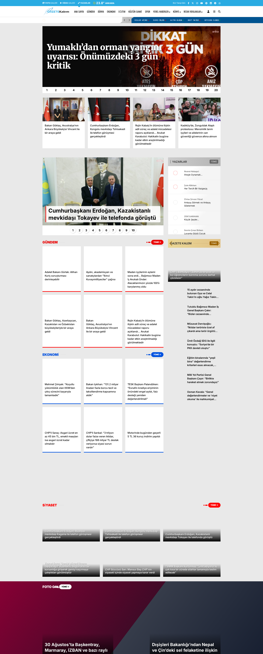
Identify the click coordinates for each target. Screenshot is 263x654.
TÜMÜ (156, 242)
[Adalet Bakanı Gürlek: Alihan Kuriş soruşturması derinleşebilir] (61, 257)
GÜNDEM (91, 11)
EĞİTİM (122, 11)
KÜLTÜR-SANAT (135, 11)
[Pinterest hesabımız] (206, 3)
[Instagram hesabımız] (197, 3)
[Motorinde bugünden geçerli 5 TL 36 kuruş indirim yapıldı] (144, 418)
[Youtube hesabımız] (201, 3)
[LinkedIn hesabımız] (211, 3)
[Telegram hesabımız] (215, 3)
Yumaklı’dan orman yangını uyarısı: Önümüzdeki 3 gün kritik (76, 20)
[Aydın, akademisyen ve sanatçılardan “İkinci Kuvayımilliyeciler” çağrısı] (103, 257)
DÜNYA (101, 11)
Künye (176, 11)
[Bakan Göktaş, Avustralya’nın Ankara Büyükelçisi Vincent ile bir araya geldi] (63, 109)
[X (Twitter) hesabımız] (193, 3)
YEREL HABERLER (160, 11)
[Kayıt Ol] (208, 11)
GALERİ (51, 3)
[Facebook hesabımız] (188, 3)
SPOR (147, 11)
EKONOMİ (111, 11)
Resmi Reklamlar (192, 11)
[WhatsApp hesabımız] (220, 3)
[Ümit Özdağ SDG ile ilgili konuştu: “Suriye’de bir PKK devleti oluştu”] (176, 351)
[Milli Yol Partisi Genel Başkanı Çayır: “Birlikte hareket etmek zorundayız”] (176, 385)
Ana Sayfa (79, 11)
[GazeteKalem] (55, 14)
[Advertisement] (27, 71)
